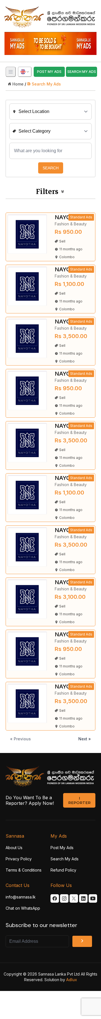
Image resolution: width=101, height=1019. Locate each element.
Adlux (71, 979)
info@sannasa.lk (21, 897)
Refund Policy (63, 870)
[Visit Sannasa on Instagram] (64, 898)
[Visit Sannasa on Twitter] (73, 898)
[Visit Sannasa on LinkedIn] (83, 898)
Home (18, 84)
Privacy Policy (19, 858)
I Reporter (79, 800)
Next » (84, 738)
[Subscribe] (82, 941)
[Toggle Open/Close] (11, 72)
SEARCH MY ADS (81, 72)
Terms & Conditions (24, 870)
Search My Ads (46, 84)
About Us (14, 847)
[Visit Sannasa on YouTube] (92, 898)
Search (51, 168)
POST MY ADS (49, 72)
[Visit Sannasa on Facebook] (54, 898)
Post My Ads (62, 847)
